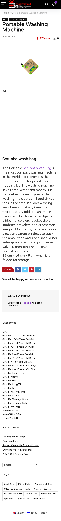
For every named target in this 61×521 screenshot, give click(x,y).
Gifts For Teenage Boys (15, 399)
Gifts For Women (11, 406)
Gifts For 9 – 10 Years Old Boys (19, 365)
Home (5, 13)
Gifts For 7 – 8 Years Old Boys (18, 358)
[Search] (47, 4)
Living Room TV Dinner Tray (17, 449)
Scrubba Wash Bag (37, 168)
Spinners (8, 498)
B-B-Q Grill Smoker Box (15, 454)
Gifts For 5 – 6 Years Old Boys (18, 350)
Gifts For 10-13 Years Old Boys (19, 335)
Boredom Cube (10, 441)
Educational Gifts (43, 484)
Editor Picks (24, 484)
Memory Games (42, 489)
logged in (27, 302)
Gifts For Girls (9, 380)
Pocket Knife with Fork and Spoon (20, 445)
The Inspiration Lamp (13, 436)
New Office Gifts (11, 414)
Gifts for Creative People (17, 489)
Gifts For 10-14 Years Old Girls (18, 339)
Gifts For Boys (10, 376)
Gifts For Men (9, 388)
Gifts (14, 13)
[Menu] (4, 4)
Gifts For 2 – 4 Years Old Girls (18, 346)
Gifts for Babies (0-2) (13, 373)
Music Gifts (31, 493)
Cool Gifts (9, 484)
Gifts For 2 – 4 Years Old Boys (18, 343)
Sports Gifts (23, 498)
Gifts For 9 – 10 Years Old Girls (18, 369)
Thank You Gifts (10, 418)
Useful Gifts (39, 498)
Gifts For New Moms (13, 391)
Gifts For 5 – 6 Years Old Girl (17, 354)
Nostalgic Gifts (49, 493)
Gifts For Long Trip (18, 20)
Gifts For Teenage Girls (14, 403)
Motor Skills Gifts (13, 493)
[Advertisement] (30, 123)
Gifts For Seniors (11, 395)
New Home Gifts (11, 410)
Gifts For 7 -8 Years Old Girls (17, 361)
